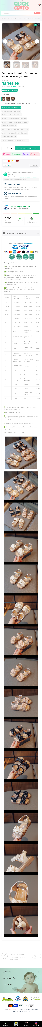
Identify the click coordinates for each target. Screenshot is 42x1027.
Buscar (37, 13)
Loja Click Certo (26, 1011)
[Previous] (5, 41)
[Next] (37, 41)
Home (4, 19)
